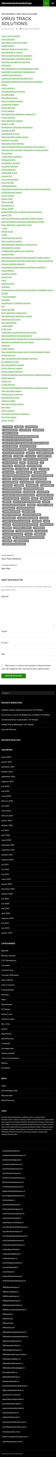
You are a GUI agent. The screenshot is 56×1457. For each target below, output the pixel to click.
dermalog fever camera (12, 52)
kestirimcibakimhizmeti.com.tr (15, 1436)
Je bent (7, 479)
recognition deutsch (10, 163)
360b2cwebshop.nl (10, 1291)
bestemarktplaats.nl (10, 1381)
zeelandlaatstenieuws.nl (12, 1276)
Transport (8, 531)
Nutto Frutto (6, 1014)
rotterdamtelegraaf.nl (11, 1254)
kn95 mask (6, 329)
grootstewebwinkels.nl (11, 1403)
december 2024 (8, 767)
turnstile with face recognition (15, 413)
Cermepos (5, 965)
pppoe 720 (6, 215)
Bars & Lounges (10, 433)
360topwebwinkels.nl (11, 1345)
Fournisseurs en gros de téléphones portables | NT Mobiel (25, 715)
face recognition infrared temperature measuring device (27, 260)
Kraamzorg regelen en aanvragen (19, 495)
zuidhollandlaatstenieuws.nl (14, 1280)
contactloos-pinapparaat (35, 459)
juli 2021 (5, 864)
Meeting (7, 502)
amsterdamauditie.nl (11, 1151)
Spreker (7, 528)
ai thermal (6, 65)
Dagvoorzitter (10, 462)
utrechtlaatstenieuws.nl (12, 1263)
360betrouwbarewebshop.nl (14, 1309)
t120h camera (7, 348)
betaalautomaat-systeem (15, 449)
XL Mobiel (5, 1068)
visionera (5, 299)
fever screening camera (12, 101)
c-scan (4, 228)
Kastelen (8, 485)
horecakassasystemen (42, 475)
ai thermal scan (8, 355)
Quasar (4, 1029)
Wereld (7, 537)
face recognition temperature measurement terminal (25, 339)
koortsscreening (8, 322)
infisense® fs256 (9, 172)
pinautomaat (28, 511)
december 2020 (8, 889)
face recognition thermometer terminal (19, 358)
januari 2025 (6, 762)
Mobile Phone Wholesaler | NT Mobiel (17, 724)
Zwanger (7, 541)
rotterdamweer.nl (9, 1258)
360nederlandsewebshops (16, 3)
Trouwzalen (41, 531)
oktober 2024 (7, 771)
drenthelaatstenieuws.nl (12, 1169)
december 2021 (8, 845)
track (3, 280)
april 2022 (5, 835)
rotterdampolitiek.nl (11, 1249)
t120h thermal (8, 384)
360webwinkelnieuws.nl (12, 1363)
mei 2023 (5, 806)
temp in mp (6, 277)
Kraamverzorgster (12, 492)
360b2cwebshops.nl (10, 1296)
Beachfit (4, 950)
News (3, 999)
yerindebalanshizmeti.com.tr (14, 1427)
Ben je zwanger (10, 446)
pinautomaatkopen (12, 515)
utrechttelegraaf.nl (10, 1267)
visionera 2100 (8, 130)
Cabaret (7, 456)
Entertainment (34, 466)
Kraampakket (47, 485)
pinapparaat (9, 508)
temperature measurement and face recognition (23, 267)
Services (37, 521)
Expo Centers (22, 469)
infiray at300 (7, 208)
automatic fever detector (12, 143)
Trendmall (5, 1043)
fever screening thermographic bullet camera (22, 218)
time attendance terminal (13, 91)
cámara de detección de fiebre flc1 (17, 78)
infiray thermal (8, 107)
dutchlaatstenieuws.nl (11, 1173)
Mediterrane (46, 498)
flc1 (3, 306)
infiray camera (8, 410)
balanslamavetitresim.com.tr (14, 1422)
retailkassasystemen (28, 518)
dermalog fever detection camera (16, 316)
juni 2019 (5, 928)
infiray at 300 (7, 420)
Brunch (30, 453)
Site (3, 654)
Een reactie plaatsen (31, 29)
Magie (34, 498)
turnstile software (9, 166)
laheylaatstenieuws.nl (11, 1204)
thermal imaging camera (12, 404)
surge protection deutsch (13, 264)
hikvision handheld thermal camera (17, 342)
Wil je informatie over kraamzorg (28, 537)
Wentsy (4, 1063)
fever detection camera (12, 120)
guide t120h (7, 198)
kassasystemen (43, 482)
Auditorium (25, 430)
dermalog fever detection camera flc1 (18, 114)
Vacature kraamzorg (13, 534)
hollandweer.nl (8, 1200)
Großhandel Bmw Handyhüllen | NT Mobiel (19, 719)
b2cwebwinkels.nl (10, 1372)
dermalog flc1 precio (10, 247)
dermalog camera (9, 97)
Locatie (25, 498)
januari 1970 (6, 933)
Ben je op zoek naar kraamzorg (17, 440)
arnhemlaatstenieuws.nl (12, 1164)
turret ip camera (8, 417)
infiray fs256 (7, 231)
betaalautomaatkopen (14, 453)
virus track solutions (10, 36)
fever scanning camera (11, 241)
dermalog (5, 407)
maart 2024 (6, 796)
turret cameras (8, 117)
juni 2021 (5, 869)
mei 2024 (5, 791)
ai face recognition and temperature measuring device (26, 374)
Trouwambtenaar (24, 531)
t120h (4, 234)
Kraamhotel (32, 485)
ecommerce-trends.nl (11, 1394)
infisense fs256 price (10, 319)
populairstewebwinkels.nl (13, 1408)
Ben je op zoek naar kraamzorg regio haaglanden (26, 443)
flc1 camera (6, 153)
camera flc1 (6, 176)
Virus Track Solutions (26, 14)
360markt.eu (7, 1318)
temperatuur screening (12, 394)
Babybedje (38, 430)
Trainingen (39, 528)
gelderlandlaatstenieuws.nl (13, 1191)
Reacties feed (7, 1095)
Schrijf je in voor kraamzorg (16, 521)
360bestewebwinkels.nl (12, 1305)
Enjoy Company (8, 985)
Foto (34, 469)
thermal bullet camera (11, 391)
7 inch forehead (8, 296)
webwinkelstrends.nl (11, 1417)
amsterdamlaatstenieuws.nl (14, 1155)
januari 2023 (6, 820)
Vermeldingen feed (9, 1090)
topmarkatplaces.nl (10, 1412)
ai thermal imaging (9, 104)
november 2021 (8, 850)
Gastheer (44, 469)
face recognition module (12, 365)
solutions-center (9, 273)
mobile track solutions (11, 75)
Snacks (7, 524)
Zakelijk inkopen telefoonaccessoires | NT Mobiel (22, 710)
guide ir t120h (7, 124)
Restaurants (9, 518)
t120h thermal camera (11, 238)
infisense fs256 (8, 159)
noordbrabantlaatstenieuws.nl (15, 1227)
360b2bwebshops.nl (10, 1287)
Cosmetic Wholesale (10, 975)
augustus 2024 (7, 781)
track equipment (9, 185)
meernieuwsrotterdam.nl (13, 1222)
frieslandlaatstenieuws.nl (13, 1186)
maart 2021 (6, 879)
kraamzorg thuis (45, 495)
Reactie (5, 596)
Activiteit (8, 427)
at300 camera (7, 45)
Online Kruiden (7, 1019)
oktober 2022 (7, 825)
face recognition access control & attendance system (25, 352)
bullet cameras (8, 378)
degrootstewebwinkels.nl (13, 1390)
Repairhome (6, 1033)
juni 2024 (5, 786)
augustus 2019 (7, 918)
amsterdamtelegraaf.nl (11, 1160)
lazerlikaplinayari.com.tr (12, 1441)
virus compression (9, 179)
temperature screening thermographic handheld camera (27, 290)
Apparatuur (32, 427)
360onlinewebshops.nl (11, 1341)
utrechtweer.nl (8, 1272)
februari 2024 (7, 801)
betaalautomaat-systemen (40, 449)
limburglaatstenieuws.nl (12, 1209)
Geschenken (40, 472)
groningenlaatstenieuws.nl (13, 1195)
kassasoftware (10, 482)
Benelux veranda (8, 955)
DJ (42, 462)
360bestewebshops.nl (11, 1300)
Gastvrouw (9, 472)
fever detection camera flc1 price (16, 225)
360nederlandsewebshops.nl (14, 1332)
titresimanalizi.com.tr (11, 1432)
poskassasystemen (32, 515)
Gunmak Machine (8, 729)
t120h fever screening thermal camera (19, 332)
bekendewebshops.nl (11, 1377)
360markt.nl (7, 1314)
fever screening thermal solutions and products (23, 146)
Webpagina (40, 534)
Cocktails (30, 456)
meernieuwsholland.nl (11, 1218)
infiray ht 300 (7, 182)
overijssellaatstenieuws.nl (13, 1240)
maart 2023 (6, 811)
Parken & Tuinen (45, 505)
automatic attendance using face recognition (22, 81)
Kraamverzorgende (12, 489)
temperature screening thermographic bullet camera (25, 257)
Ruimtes (44, 518)
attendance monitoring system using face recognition (26, 189)
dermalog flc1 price (10, 133)
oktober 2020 (7, 894)
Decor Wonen (7, 980)
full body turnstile (9, 140)
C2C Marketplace (8, 960)
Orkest (31, 505)
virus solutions (8, 39)
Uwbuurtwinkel (8, 1053)
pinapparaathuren (26, 508)
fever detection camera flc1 (14, 312)
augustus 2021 (7, 859)
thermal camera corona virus (14, 49)
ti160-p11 (6, 381)
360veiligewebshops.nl (12, 1350)
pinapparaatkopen (11, 511)
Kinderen (19, 485)
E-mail (5, 642)
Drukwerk (20, 466)
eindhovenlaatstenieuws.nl (13, 1177)
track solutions (8, 88)
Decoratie (33, 462)
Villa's (29, 534)
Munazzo (5, 994)
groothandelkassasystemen (16, 475)
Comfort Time (45, 456)
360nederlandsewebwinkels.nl (15, 1336)
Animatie (19, 427)
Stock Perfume (7, 1038)
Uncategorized (8, 14)
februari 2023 (7, 815)
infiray (4, 84)
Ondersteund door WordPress (12, 1454)
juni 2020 (5, 903)
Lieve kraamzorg (11, 498)
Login (3, 1085)
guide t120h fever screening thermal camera (21, 211)
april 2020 (5, 913)
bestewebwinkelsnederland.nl (14, 1386)
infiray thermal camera (11, 368)
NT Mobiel (5, 1009)
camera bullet (7, 254)
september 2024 (8, 776)
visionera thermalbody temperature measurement (24, 387)
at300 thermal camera (11, 192)
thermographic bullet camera (14, 137)
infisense (5, 345)
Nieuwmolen (6, 1004)
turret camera (7, 195)
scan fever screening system (14, 42)
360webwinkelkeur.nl (11, 1359)
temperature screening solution (16, 303)
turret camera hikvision (12, 371)
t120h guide (7, 325)
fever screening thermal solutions (16, 55)
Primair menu (52, 3)
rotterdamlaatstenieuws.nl (13, 1245)
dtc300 (4, 293)
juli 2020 (5, 898)
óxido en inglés (8, 400)
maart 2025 (6, 757)
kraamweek (29, 492)
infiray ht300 (7, 202)
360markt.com (8, 1327)
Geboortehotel (24, 472)
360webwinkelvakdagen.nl (13, 1368)
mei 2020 (5, 908)
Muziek (46, 502)
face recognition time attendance (16, 335)
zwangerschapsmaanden (14, 544)
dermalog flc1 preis (10, 397)
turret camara (7, 111)
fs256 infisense (8, 169)
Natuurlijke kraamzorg (14, 505)
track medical (7, 270)
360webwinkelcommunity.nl (14, 1354)
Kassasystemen (7, 990)
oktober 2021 (7, 854)
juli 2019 (5, 923)
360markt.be (7, 1323)
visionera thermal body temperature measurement (24, 150)
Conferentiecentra (12, 459)
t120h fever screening (11, 156)
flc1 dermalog (7, 94)
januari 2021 (6, 884)
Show (46, 521)
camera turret (7, 283)
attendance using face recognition (17, 127)
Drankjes (8, 466)
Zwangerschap (21, 541)
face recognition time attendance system (20, 68)
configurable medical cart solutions (17, 251)
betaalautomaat (28, 446)
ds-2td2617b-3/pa (10, 361)
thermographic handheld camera (16, 58)
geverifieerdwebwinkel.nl (13, 1399)
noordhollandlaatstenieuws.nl (15, 1236)
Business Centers (45, 453)
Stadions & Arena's (23, 528)
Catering (19, 456)
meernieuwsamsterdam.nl (13, 1213)
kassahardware (39, 479)
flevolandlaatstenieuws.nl (13, 1182)
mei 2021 (5, 874)
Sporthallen (46, 524)
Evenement (8, 469)
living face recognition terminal (15, 62)
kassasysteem (27, 482)
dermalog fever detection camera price (19, 244)
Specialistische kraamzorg (25, 524)
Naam (4, 631)
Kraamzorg (43, 492)
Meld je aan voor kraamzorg (27, 502)
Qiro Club (9, 567)
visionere (5, 286)
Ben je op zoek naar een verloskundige (21, 436)
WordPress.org (7, 1100)
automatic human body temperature (18, 71)
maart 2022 (6, 840)
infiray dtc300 (7, 309)
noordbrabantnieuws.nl (12, 1231)
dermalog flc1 (7, 205)
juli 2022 (5, 830)
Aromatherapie (10, 430)
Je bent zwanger (21, 479)
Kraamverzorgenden (34, 489)
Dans (23, 462)
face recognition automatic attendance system (22, 221)
